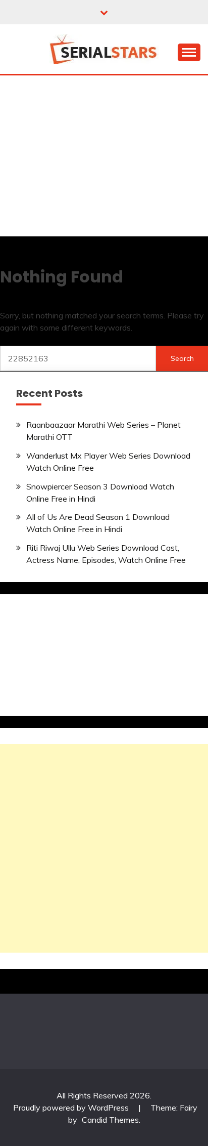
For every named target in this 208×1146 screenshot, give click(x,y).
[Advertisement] (104, 158)
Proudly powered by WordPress (72, 1107)
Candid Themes (110, 1120)
